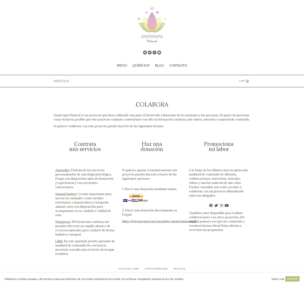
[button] (72, 81)
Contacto (178, 65)
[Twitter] (150, 52)
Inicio (122, 65)
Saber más (277, 279)
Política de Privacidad (156, 269)
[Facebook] (145, 52)
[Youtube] (159, 52)
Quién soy (141, 65)
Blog (159, 65)
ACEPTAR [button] (292, 278)
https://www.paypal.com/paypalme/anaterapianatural (159, 221)
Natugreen (62, 222)
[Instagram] (154, 52)
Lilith (59, 241)
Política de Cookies (129, 269)
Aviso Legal (179, 269)
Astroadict (62, 170)
